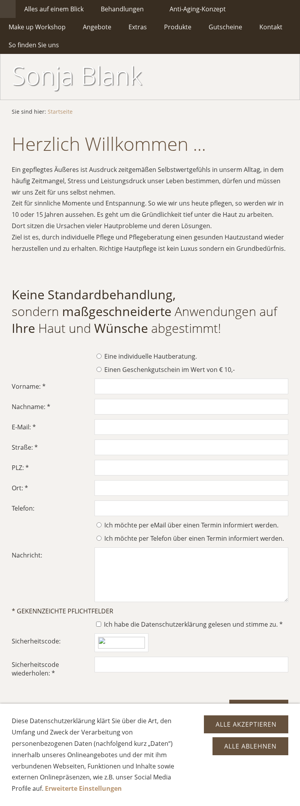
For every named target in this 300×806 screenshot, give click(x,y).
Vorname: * (29, 386)
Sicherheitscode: (36, 641)
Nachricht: (27, 555)
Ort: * (20, 488)
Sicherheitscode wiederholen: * (35, 668)
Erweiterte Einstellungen (83, 788)
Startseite (60, 111)
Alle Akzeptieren (246, 724)
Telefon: (23, 508)
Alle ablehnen (250, 746)
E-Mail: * (24, 427)
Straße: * (25, 447)
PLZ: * (20, 467)
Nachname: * (31, 406)
